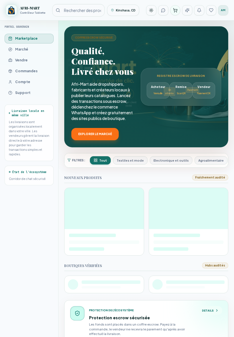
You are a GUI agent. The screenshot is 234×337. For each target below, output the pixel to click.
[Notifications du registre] (199, 10)
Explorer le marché (95, 134)
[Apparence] (151, 10)
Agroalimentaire (211, 160)
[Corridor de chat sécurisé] (163, 10)
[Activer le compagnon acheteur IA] (187, 10)
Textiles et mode (130, 160)
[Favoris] (211, 10)
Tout (103, 160)
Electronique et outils (171, 160)
